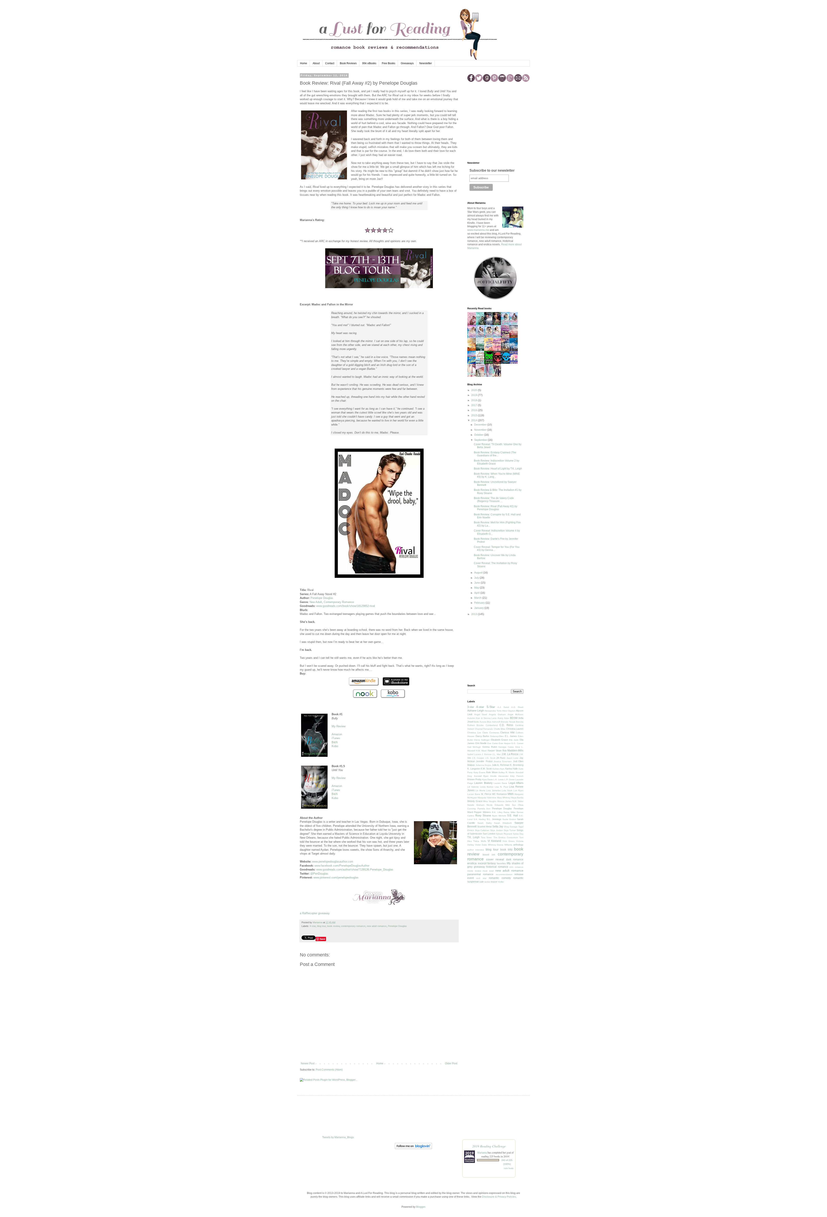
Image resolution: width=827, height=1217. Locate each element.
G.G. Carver (517, 743)
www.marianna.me (478, 230)
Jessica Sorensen (503, 761)
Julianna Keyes (483, 765)
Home (303, 63)
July (477, 577)
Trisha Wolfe (479, 841)
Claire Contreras (490, 732)
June (477, 582)
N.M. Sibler (517, 801)
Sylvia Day (518, 834)
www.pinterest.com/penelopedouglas (336, 877)
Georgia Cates (506, 747)
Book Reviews (348, 63)
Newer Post (307, 1063)
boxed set (489, 854)
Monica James (504, 801)
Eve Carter (492, 743)
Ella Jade (514, 740)
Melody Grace (474, 801)
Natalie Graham (475, 805)
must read (488, 871)
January (479, 607)
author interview (475, 850)
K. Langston (473, 768)
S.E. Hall (512, 815)
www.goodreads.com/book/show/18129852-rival (345, 606)
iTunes (336, 738)
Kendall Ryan (481, 776)
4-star (313, 926)
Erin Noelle (481, 743)
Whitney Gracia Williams (500, 845)
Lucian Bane (473, 794)
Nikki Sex (510, 805)
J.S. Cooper (478, 758)
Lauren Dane (500, 783)
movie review (474, 871)
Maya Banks (517, 797)
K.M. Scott (486, 768)
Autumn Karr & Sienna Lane (482, 718)
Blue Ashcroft (493, 722)
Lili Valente (473, 787)
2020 (474, 390)
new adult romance (377, 926)
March (478, 597)
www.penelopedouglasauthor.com (332, 861)
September (481, 439)
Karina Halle (511, 768)
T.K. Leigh (473, 837)
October (479, 434)
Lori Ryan (518, 790)
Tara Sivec (486, 837)
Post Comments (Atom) (329, 1069)
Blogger (420, 1206)
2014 (474, 420)
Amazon (337, 734)
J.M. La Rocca (510, 754)
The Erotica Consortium (505, 837)
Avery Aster (503, 718)
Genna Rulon (489, 747)
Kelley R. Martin (507, 772)
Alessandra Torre (493, 711)
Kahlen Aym (499, 769)
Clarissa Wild (507, 732)
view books (509, 1168)
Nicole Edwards (495, 805)
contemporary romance (353, 926)
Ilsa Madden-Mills (512, 750)
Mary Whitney (503, 797)
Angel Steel (480, 714)
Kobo (335, 746)
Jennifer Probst (484, 761)
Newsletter (425, 63)
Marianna (482, 1152)
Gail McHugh (474, 747)
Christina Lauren (515, 728)
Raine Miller (509, 812)
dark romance (515, 859)
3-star (470, 707)
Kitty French (516, 776)
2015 (474, 415)
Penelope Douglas (322, 598)
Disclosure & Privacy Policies (499, 1196)
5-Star (491, 707)
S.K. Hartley (480, 819)
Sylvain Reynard (504, 834)
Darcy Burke (482, 736)
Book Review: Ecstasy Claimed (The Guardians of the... (495, 454)
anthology (518, 844)
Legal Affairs (515, 783)
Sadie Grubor (509, 819)
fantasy (491, 863)
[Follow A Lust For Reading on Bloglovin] (413, 1148)
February (479, 602)
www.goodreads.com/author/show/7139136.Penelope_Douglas (354, 869)
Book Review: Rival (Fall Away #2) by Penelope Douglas (495, 508)
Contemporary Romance (339, 602)
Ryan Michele (499, 815)
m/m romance (516, 867)
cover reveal (495, 859)
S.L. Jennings (494, 819)
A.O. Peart (517, 707)
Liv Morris (480, 790)
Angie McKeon (516, 714)
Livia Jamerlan (493, 790)
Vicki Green (508, 841)
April (477, 592)
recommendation (504, 874)
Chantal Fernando (484, 729)
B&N (334, 742)
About (316, 63)
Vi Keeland (494, 840)
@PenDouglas (319, 873)
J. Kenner (487, 754)
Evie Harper (505, 743)
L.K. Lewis (498, 779)
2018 (474, 400)
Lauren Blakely (483, 783)
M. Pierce (486, 794)
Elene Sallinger (482, 740)
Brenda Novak (508, 722)
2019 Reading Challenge (489, 1146)
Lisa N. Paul (501, 787)
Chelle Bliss (499, 729)
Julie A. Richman (500, 765)
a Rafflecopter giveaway (315, 913)
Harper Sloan (495, 750)
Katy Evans (479, 772)
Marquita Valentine (487, 797)
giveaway (479, 866)
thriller (501, 882)
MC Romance (499, 794)
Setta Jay (497, 826)
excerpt (482, 863)
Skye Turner (510, 830)
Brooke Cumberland (487, 725)
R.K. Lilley (497, 812)
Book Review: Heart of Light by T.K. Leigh (498, 468)
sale (481, 881)
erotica (472, 863)
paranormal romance (480, 874)
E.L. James (511, 736)
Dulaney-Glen (497, 736)
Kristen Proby (474, 779)
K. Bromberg (516, 765)
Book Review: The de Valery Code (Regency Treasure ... (494, 500)
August (478, 572)
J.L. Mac (496, 754)
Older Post (451, 1063)
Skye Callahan (482, 830)
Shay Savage (511, 826)
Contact (329, 63)
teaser (494, 881)
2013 (474, 614)
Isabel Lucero (474, 754)
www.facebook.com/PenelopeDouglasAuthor (341, 865)
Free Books (388, 63)
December (480, 424)
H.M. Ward (481, 750)
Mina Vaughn (489, 801)
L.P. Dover (509, 779)
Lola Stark (507, 790)
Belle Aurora (480, 722)
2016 (474, 410)
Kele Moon (492, 772)
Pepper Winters (482, 812)
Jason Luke (513, 758)
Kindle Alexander (499, 776)
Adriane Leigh (475, 710)
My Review (338, 726)
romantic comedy (500, 878)
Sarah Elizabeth (503, 823)
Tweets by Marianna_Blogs (338, 1137)
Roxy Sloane (483, 815)
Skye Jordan (496, 830)
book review (333, 926)
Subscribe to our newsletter (492, 170)
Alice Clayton (508, 711)
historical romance (497, 866)
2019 (474, 395)
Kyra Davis (487, 779)
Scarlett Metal (484, 826)
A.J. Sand (503, 707)
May (477, 587)
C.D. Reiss (506, 725)
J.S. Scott (490, 758)
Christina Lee (474, 732)
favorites (501, 863)
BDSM (514, 718)
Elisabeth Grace (499, 739)
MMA (511, 794)
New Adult (315, 602)
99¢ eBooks (369, 63)
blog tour (321, 926)
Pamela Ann (484, 808)
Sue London (489, 833)
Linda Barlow (487, 787)
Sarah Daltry (484, 823)
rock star (481, 878)
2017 (474, 405)
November (480, 429)
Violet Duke (481, 845)
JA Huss (500, 758)
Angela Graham (497, 714)
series (487, 882)
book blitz (506, 849)
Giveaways (407, 63)
